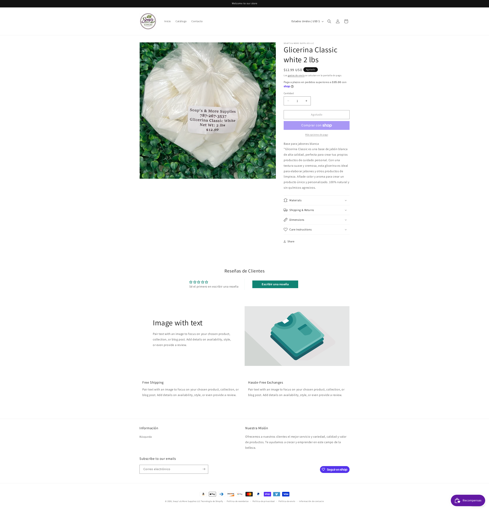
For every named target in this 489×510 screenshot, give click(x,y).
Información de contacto (311, 501)
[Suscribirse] (204, 469)
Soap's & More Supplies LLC (186, 501)
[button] (329, 21)
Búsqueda (145, 436)
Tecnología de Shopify (212, 501)
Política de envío (287, 501)
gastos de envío (296, 75)
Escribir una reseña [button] (275, 284)
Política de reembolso (238, 501)
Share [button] (291, 241)
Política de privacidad (264, 501)
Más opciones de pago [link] (316, 134)
